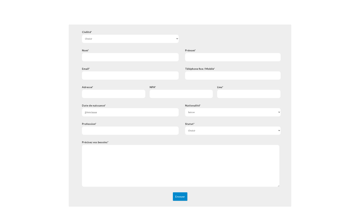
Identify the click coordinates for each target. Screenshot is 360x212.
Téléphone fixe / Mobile (200, 68)
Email (86, 68)
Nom (85, 50)
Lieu (220, 87)
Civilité (87, 32)
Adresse (87, 87)
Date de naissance (94, 105)
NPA (153, 87)
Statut (189, 124)
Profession (89, 124)
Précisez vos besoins (95, 142)
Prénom (190, 50)
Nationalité (192, 105)
